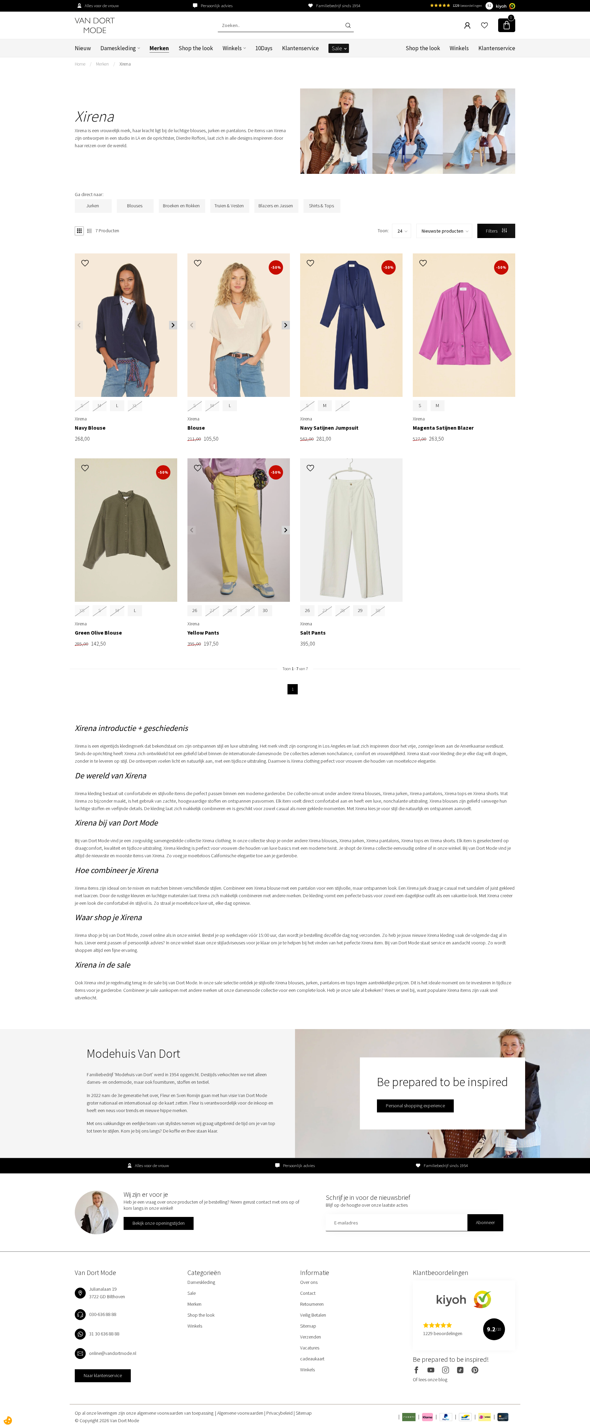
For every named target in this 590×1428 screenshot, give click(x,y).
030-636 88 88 (102, 1314)
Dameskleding (118, 48)
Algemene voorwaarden (240, 1413)
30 (265, 610)
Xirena (125, 64)
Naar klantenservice (103, 1375)
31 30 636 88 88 (104, 1334)
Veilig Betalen (313, 1315)
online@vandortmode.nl (112, 1353)
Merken (159, 48)
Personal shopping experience (415, 1106)
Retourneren (312, 1304)
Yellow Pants (203, 632)
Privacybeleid (280, 1413)
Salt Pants (313, 632)
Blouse (196, 428)
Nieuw (83, 48)
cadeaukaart (312, 1359)
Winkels (232, 48)
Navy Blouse (90, 428)
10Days (263, 48)
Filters (492, 231)
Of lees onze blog (430, 1379)
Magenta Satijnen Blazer (443, 428)
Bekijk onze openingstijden (158, 1223)
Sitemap (308, 1326)
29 (360, 610)
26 (194, 610)
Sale (337, 48)
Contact (307, 1293)
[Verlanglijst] (484, 25)
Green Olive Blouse (98, 632)
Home (80, 64)
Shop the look (196, 48)
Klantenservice (300, 48)
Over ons (309, 1282)
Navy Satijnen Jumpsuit (329, 428)
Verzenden (310, 1337)
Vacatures (309, 1348)
